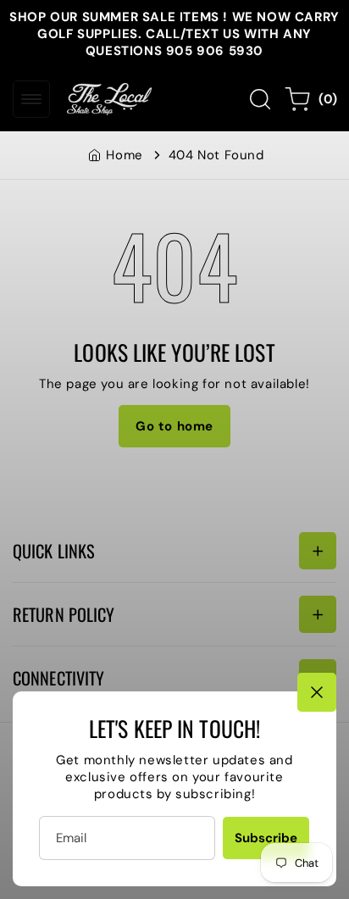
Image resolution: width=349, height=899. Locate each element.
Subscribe (266, 838)
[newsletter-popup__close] (316, 692)
